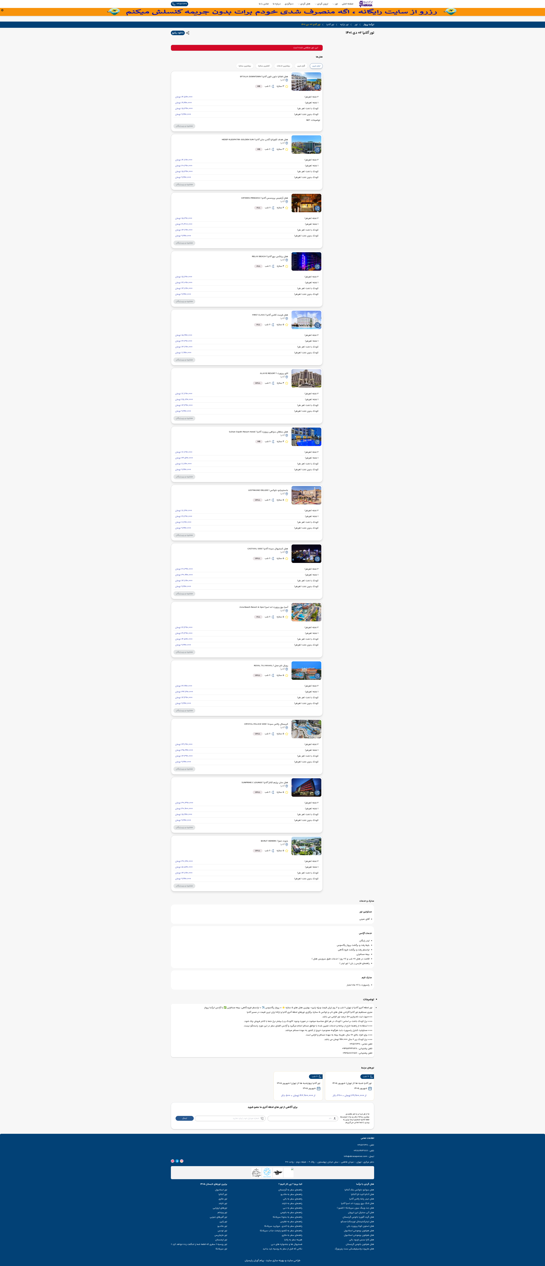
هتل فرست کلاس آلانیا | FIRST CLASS (270, 315)
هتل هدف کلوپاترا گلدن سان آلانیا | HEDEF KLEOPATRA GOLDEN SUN (255, 139)
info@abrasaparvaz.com (355, 1156)
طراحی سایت (293, 1261)
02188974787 (361, 1151)
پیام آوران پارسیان (254, 1261)
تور (356, 24)
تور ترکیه (344, 24)
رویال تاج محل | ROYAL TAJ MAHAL (271, 665)
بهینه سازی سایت (274, 1261)
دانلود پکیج (178, 33)
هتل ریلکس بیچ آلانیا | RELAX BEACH (270, 256)
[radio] (322, 64)
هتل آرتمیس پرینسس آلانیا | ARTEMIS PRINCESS (264, 198)
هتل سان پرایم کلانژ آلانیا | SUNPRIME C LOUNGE (265, 782)
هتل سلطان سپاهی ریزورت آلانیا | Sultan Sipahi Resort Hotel (258, 432)
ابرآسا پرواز (369, 24)
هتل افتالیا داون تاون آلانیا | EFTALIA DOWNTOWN (264, 76)
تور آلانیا (330, 24)
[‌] (278, 1172)
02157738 (362, 1145)
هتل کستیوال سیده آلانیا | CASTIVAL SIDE (268, 549)
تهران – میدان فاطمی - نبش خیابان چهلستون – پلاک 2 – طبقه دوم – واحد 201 (323, 1162)
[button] (184, 126)
